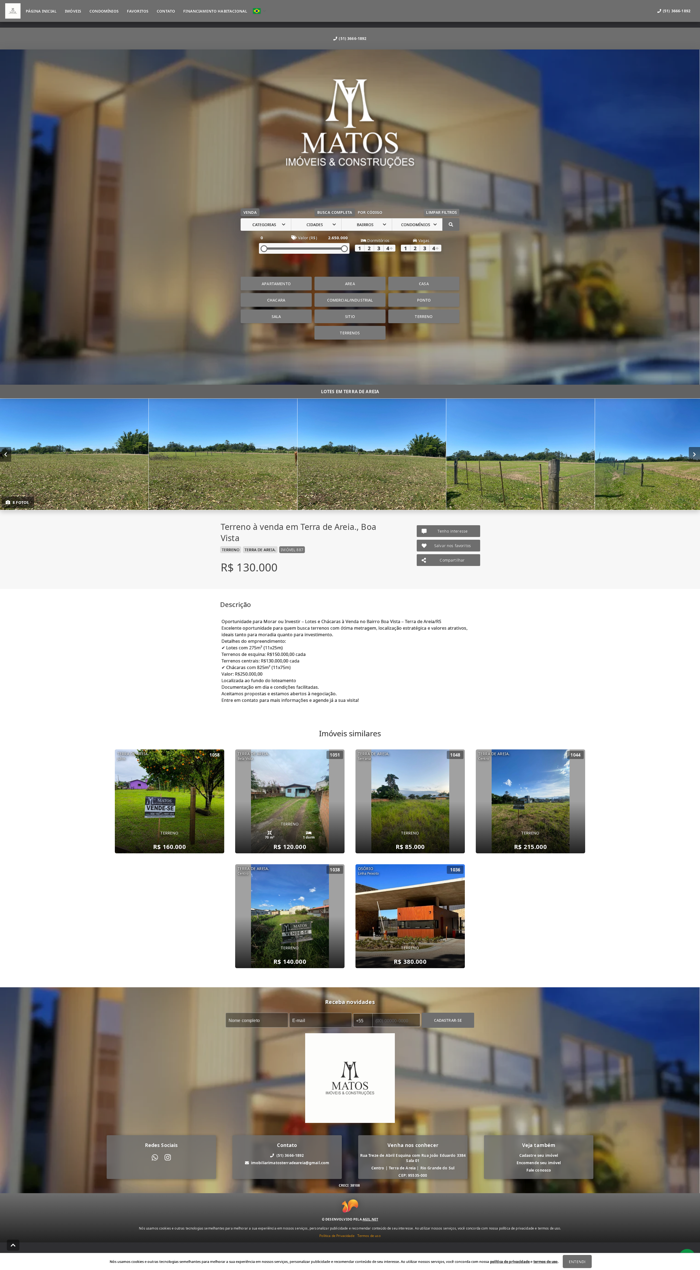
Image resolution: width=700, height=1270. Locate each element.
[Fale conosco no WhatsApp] (155, 1157)
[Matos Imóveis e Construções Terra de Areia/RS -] (350, 131)
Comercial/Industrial (350, 300)
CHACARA (276, 300)
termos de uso (545, 1261)
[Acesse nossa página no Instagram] (168, 1157)
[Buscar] (450, 224)
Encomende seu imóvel (539, 1162)
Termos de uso (369, 1235)
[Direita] (694, 454)
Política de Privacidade (336, 1235)
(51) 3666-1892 (352, 38)
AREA (350, 283)
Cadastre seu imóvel (538, 1155)
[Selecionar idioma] (259, 11)
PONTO (424, 300)
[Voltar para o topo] (13, 1245)
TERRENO (424, 316)
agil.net (370, 1219)
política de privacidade (510, 1261)
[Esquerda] (5, 454)
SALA (276, 316)
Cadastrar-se (448, 1020)
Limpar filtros (441, 212)
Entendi (577, 1261)
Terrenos (350, 332)
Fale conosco (538, 1170)
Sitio (350, 316)
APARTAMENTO (276, 283)
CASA (424, 283)
